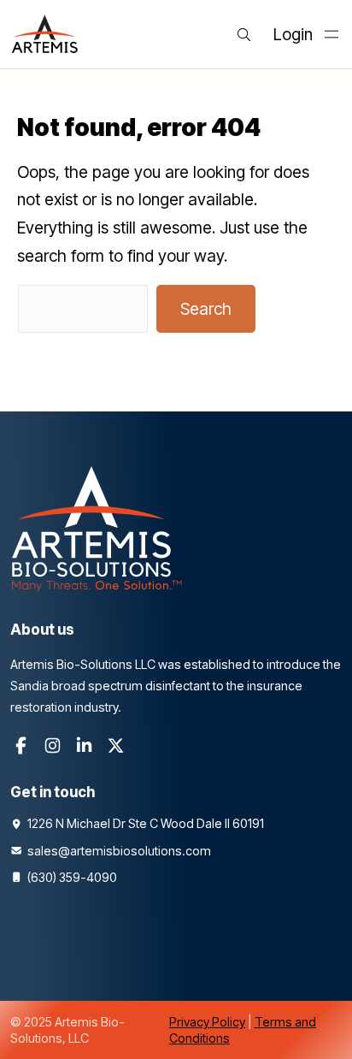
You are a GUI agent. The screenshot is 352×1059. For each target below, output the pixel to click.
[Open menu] (331, 34)
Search (206, 309)
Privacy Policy (207, 1022)
